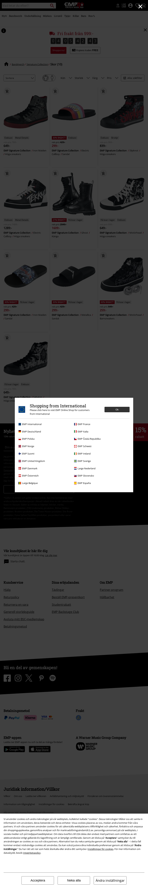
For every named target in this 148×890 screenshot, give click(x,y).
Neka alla (74, 880)
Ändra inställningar (110, 880)
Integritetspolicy (32, 852)
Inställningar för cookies (100, 849)
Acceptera (38, 880)
